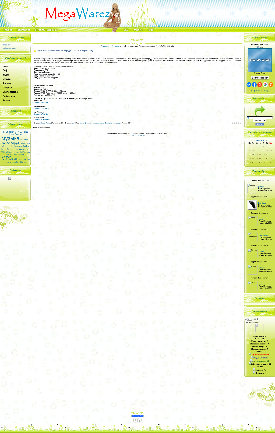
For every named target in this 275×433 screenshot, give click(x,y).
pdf (17, 143)
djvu (21, 139)
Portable (18, 134)
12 (253, 154)
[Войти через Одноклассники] (270, 84)
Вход (143, 135)
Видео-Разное (46, 123)
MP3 (6, 158)
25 (249, 162)
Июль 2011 (260, 140)
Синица (262, 252)
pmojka (261, 187)
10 (270, 150)
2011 (26, 132)
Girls (3, 149)
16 (267, 154)
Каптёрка (262, 203)
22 (263, 158)
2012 (9, 149)
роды (118, 123)
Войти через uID (260, 78)
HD (13, 159)
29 (263, 162)
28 (260, 162)
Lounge (16, 149)
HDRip (27, 149)
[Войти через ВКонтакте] (249, 84)
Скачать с (41, 102)
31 (270, 162)
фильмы (87, 123)
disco (28, 152)
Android (13, 162)
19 (253, 158)
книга (21, 149)
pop (13, 143)
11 (249, 154)
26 (253, 162)
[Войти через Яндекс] (259, 84)
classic (22, 143)
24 (122, 46)
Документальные (110, 123)
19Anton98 (263, 235)
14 (260, 154)
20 (256, 158)
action (11, 132)
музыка (10, 138)
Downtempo (18, 154)
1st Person (19, 132)
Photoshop (9, 154)
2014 (23, 162)
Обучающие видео (97, 123)
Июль (117, 46)
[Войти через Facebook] (254, 84)
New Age (26, 159)
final (24, 154)
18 (249, 158)
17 (270, 154)
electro (4, 146)
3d (7, 132)
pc (4, 132)
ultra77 (261, 268)
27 (256, 162)
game (4, 152)
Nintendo (10, 152)
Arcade (11, 134)
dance (5, 143)
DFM (7, 162)
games (26, 139)
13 (256, 154)
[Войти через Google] (265, 84)
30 (267, 162)
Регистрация (135, 135)
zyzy (261, 284)
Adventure (18, 146)
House (11, 146)
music (16, 152)
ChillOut (23, 152)
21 (260, 158)
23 (267, 158)
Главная (6, 45)
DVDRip (26, 146)
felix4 (73, 123)
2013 (18, 162)
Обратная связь (9, 48)
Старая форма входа (259, 91)
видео (82, 123)
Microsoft (18, 159)
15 (263, 154)
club (28, 143)
